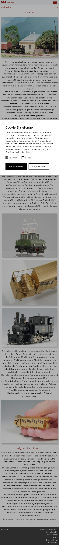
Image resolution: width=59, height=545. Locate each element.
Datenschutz (51, 540)
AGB (55, 537)
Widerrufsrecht (51, 532)
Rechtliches (52, 535)
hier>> (28, 152)
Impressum (52, 542)
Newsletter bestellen (48, 529)
